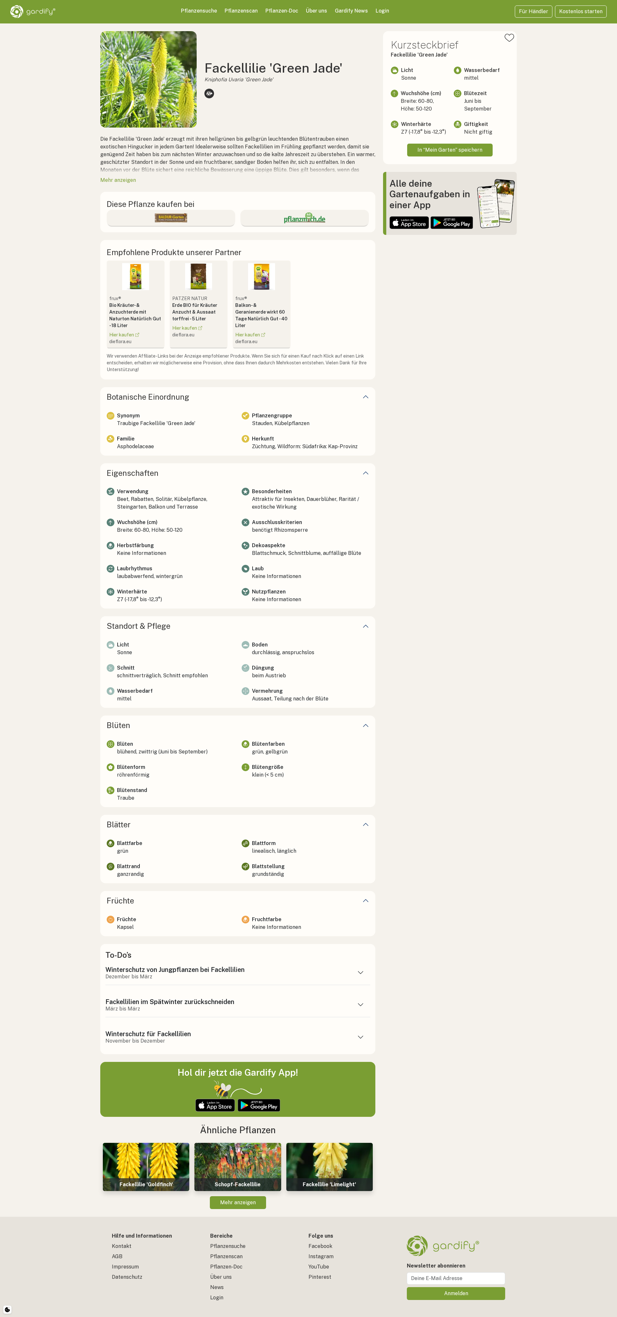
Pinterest (319, 1277)
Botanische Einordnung (148, 396)
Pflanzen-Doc (281, 11)
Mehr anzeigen (238, 1202)
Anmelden (456, 1293)
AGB (117, 1256)
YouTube (318, 1267)
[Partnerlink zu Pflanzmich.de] (304, 218)
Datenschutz (127, 1277)
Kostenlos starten (581, 11)
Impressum (125, 1267)
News (217, 1287)
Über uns (316, 11)
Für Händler (533, 11)
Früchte (120, 900)
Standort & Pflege (138, 625)
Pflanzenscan (241, 11)
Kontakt (121, 1246)
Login (382, 11)
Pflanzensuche (199, 11)
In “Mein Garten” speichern (449, 150)
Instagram (321, 1256)
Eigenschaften (132, 472)
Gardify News (351, 11)
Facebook (320, 1246)
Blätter (118, 824)
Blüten (118, 725)
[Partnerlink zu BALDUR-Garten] (171, 218)
